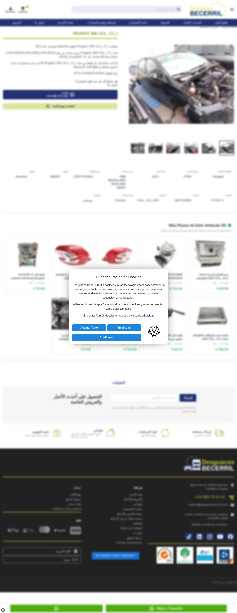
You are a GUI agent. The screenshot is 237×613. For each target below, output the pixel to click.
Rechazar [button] (124, 327)
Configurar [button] (107, 337)
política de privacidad (141, 315)
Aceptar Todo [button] (89, 327)
